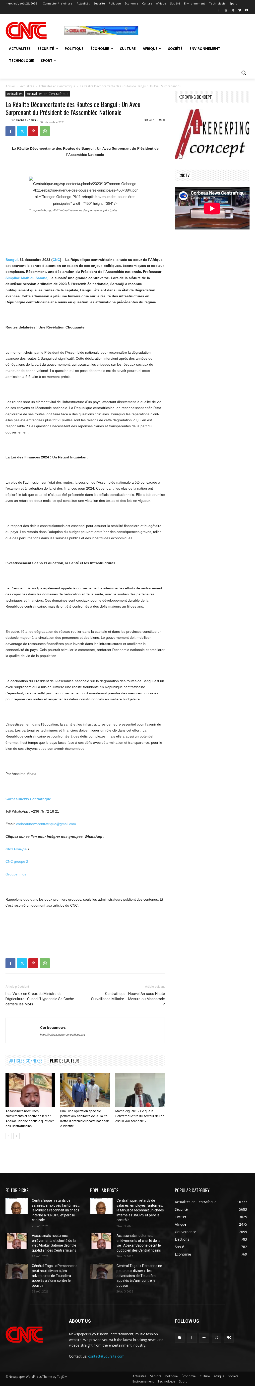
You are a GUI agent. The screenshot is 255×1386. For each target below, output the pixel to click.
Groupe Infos (15, 874)
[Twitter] (233, 10)
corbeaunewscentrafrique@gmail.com (46, 824)
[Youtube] (247, 10)
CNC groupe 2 (16, 861)
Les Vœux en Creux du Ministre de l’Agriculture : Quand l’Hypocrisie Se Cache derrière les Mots (39, 998)
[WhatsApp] (45, 131)
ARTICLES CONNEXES (26, 1060)
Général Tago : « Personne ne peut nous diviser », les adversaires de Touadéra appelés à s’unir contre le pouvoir (54, 1275)
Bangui (11, 260)
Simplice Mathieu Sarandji (27, 278)
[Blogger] (180, 1337)
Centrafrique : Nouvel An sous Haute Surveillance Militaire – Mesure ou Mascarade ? (128, 998)
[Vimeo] (240, 10)
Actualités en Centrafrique (57, 86)
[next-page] (16, 1136)
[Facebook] (219, 10)
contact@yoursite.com (106, 1356)
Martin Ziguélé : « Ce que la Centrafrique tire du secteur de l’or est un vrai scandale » (139, 1116)
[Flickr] (204, 1337)
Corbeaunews (26, 120)
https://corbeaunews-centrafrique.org (62, 1034)
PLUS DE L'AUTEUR (64, 1060)
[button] (244, 73)
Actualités (27, 86)
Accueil (10, 86)
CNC (56, 260)
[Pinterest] (33, 131)
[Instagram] (226, 10)
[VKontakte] (229, 1337)
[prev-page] (8, 1136)
